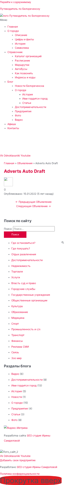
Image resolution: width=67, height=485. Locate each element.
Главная (12, 26)
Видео (19, 119)
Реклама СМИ (20, 346)
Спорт (15, 323)
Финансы (17, 340)
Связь (15, 352)
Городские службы (23, 288)
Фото (18, 115)
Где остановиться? (23, 242)
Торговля (17, 271)
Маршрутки (22, 64)
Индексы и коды (25, 77)
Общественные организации (29, 300)
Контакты (13, 128)
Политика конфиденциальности (19, 473)
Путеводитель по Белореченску (20, 8)
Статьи (26, 102)
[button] (33, 20)
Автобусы (21, 68)
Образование (19, 312)
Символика (22, 47)
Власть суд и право (23, 283)
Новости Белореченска (29, 85)
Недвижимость (21, 265)
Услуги (15, 277)
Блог (10, 81)
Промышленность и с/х (25, 329)
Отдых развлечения (23, 254)
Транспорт (17, 335)
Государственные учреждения (30, 294)
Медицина (17, 317)
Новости (16, 396)
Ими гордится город (35, 98)
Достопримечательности (30, 107)
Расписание (22, 60)
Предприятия (23, 111)
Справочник (15, 52)
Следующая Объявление (33, 206)
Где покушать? (20, 248)
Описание (21, 35)
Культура (17, 306)
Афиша (11, 124)
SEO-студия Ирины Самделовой (37, 467)
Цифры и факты (24, 39)
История (20, 43)
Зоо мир (16, 358)
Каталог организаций (28, 56)
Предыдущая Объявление (33, 201)
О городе (13, 30)
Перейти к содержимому (15, 2)
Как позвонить (24, 73)
